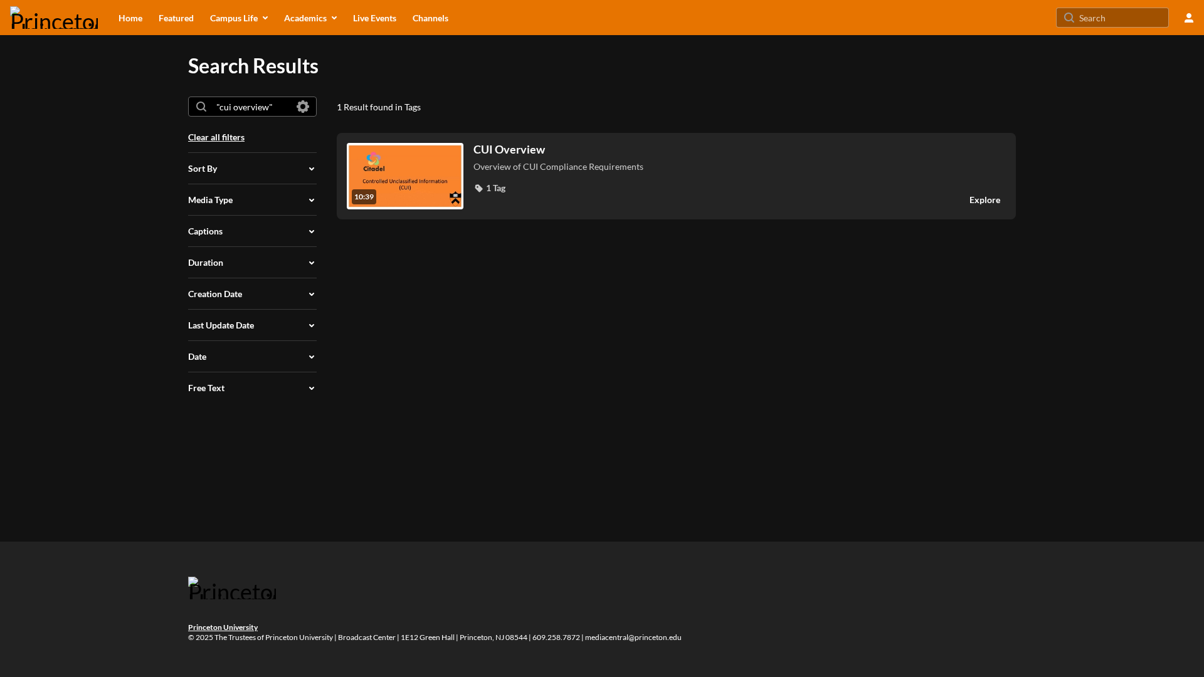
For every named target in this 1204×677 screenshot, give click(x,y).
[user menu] (1189, 18)
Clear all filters (216, 137)
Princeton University (223, 627)
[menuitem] (130, 18)
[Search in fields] (303, 107)
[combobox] (252, 106)
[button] (489, 188)
